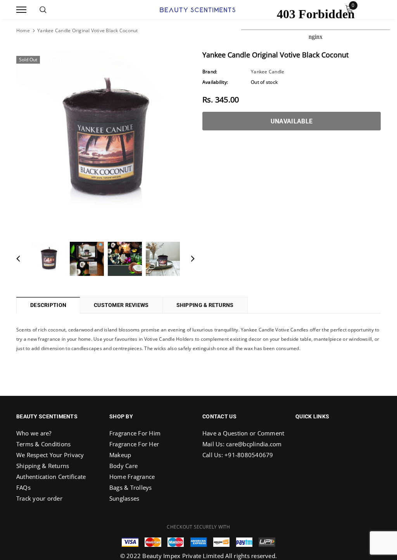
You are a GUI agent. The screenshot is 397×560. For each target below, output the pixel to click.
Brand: (209, 71)
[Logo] (197, 9)
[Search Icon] (43, 9)
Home (23, 30)
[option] (105, 141)
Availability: (215, 82)
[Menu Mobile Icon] (21, 10)
